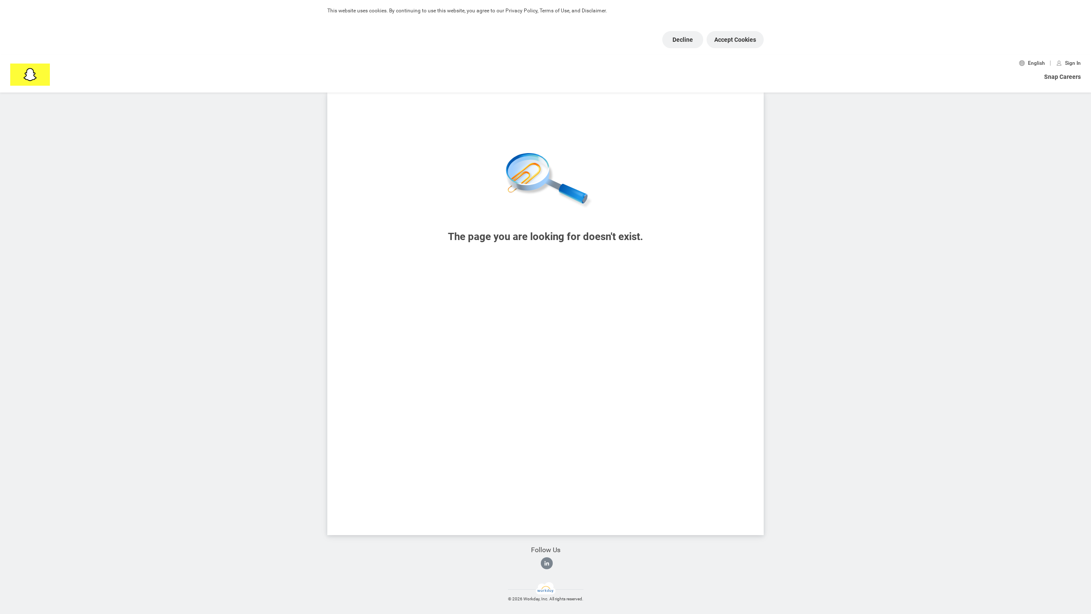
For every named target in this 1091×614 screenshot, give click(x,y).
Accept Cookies (735, 39)
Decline (682, 39)
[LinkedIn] (547, 563)
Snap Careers (1062, 76)
